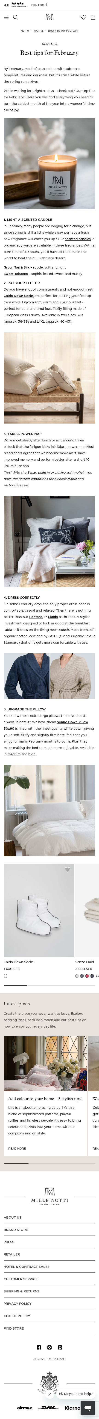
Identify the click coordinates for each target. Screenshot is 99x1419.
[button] (17, 5)
